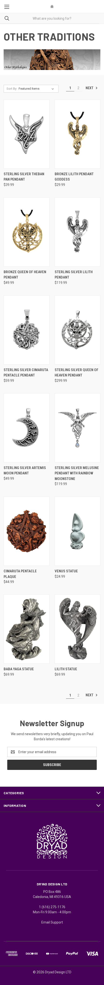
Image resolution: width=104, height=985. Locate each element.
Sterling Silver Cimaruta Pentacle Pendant (26, 373)
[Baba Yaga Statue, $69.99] (27, 629)
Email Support (52, 922)
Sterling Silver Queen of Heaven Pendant (76, 373)
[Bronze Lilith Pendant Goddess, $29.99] (78, 134)
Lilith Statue (66, 669)
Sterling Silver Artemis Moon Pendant (25, 471)
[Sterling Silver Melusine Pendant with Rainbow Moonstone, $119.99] (78, 428)
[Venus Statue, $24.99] (78, 531)
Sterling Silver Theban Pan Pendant (24, 177)
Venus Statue (66, 571)
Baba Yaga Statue (19, 669)
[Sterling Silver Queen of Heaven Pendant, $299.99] (78, 330)
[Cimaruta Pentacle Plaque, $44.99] (27, 531)
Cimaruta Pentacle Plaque (20, 574)
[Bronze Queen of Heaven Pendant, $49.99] (27, 232)
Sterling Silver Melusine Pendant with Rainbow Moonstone (77, 473)
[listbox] (37, 88)
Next (90, 88)
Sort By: (12, 88)
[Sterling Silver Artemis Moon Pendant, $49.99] (27, 428)
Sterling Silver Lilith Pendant (74, 275)
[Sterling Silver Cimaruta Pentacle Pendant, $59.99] (27, 330)
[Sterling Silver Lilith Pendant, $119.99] (78, 232)
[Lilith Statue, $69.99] (78, 629)
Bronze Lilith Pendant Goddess (74, 177)
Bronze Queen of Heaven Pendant (25, 275)
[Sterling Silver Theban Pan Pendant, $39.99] (27, 134)
